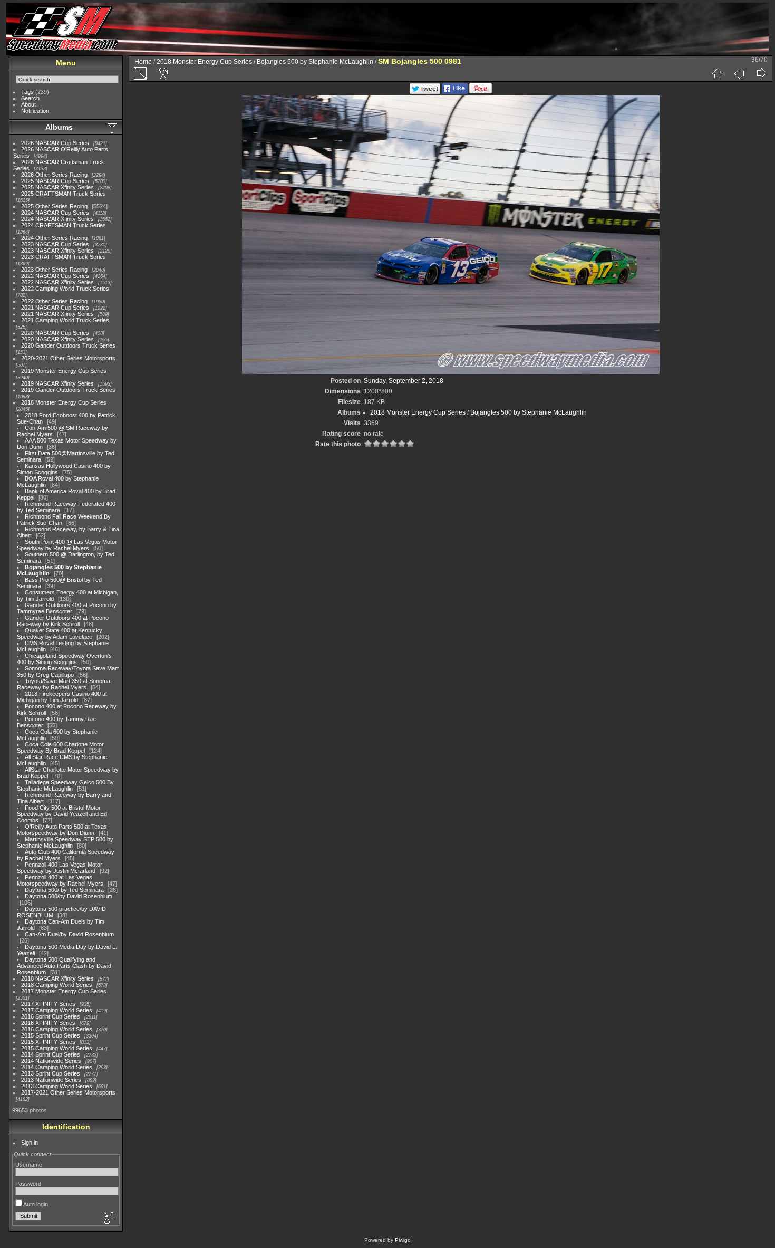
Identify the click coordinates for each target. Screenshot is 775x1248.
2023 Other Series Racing (54, 269)
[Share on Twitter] (425, 91)
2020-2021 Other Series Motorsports (68, 358)
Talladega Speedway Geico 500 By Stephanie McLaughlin (65, 785)
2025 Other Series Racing (54, 206)
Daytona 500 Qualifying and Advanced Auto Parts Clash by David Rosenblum (64, 965)
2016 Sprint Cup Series (50, 1016)
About (28, 104)
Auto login (35, 1204)
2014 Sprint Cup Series (50, 1054)
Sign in (29, 1142)
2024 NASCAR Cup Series (55, 212)
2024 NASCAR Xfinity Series (57, 219)
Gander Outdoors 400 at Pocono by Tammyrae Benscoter (67, 608)
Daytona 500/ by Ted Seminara (64, 890)
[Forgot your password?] (108, 1218)
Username (28, 1164)
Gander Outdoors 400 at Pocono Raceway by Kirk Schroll (63, 621)
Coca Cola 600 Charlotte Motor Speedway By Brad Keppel (60, 747)
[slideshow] (164, 73)
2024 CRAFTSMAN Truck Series (63, 225)
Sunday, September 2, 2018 (403, 381)
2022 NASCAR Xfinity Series (57, 282)
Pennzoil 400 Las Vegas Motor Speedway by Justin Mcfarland (59, 867)
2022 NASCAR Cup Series (55, 276)
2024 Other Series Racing (54, 238)
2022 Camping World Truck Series (65, 288)
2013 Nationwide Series (51, 1080)
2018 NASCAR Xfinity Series (57, 978)
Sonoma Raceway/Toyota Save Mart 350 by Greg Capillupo (68, 671)
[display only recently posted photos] (113, 128)
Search (30, 98)
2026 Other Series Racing (54, 174)
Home (143, 61)
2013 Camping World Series (56, 1086)
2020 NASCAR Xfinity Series (57, 339)
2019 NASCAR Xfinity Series (57, 383)
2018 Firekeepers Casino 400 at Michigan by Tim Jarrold (62, 696)
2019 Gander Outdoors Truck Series (68, 390)
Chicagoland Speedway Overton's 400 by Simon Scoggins (64, 658)
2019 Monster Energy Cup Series (63, 371)
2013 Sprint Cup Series (50, 1073)
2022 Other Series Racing (54, 301)
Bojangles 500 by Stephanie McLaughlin (315, 61)
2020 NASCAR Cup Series (55, 333)
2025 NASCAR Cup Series (55, 181)
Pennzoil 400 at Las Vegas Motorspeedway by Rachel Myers (60, 880)
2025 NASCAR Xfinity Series (57, 187)
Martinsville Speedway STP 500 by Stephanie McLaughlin (65, 842)
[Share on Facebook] (455, 91)
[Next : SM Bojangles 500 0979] (761, 73)
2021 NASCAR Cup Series (55, 307)
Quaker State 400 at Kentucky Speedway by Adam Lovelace (59, 633)
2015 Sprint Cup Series (50, 1035)
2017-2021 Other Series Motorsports (68, 1092)
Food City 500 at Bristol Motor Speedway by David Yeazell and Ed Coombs (62, 813)
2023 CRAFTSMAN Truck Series (63, 257)
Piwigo (403, 1240)
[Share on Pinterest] (480, 91)
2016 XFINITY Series (48, 1023)
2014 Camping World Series (56, 1067)
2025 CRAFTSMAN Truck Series (63, 193)
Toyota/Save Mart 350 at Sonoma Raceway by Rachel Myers (63, 684)
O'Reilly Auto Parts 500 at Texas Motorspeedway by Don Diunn (62, 829)
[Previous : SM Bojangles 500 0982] (739, 73)
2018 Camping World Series (56, 985)
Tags (27, 92)
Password (28, 1183)
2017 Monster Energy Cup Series (63, 991)
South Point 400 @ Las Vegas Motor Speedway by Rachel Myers (67, 545)
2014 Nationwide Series (51, 1061)
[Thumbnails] (717, 73)
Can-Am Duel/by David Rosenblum (69, 934)
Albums (59, 127)
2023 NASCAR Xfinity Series (57, 250)
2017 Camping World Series (56, 1010)
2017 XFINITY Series (48, 1004)
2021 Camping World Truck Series (65, 320)
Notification (35, 111)
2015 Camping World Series (56, 1048)
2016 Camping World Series (56, 1029)
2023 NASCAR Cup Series (55, 244)
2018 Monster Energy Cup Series (63, 402)
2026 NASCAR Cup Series (55, 143)
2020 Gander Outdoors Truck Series (68, 345)
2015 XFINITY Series (48, 1042)
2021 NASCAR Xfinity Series (57, 314)
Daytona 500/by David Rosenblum (68, 896)
